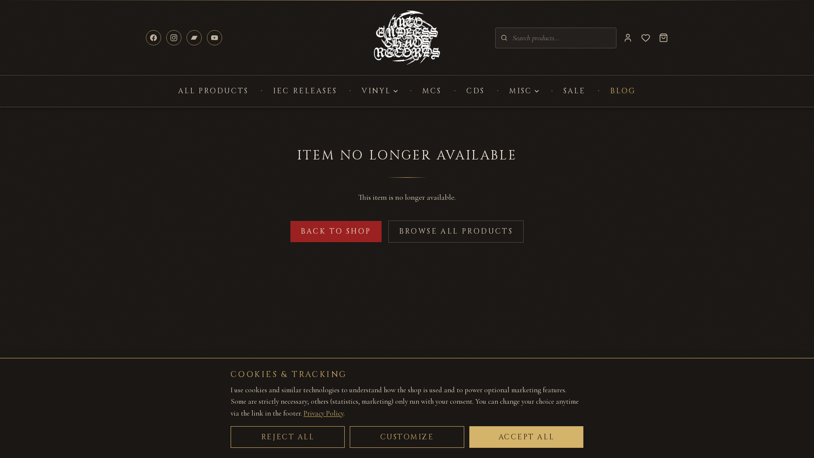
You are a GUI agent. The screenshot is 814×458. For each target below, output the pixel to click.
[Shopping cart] (663, 37)
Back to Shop (336, 231)
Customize (407, 437)
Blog (623, 91)
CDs (475, 91)
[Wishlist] (645, 37)
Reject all (288, 437)
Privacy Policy (323, 413)
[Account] (628, 37)
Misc (520, 91)
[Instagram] (173, 37)
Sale (574, 91)
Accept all (527, 437)
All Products (213, 91)
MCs (431, 91)
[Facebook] (153, 37)
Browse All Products (456, 231)
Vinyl (376, 91)
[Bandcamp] (194, 37)
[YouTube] (214, 37)
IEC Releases (305, 91)
